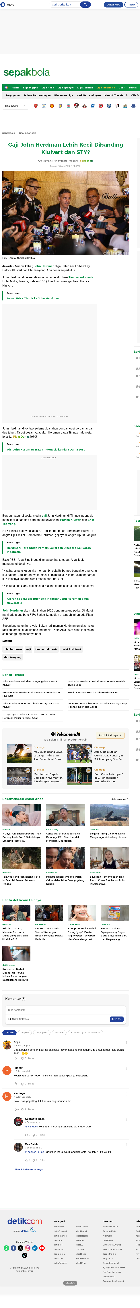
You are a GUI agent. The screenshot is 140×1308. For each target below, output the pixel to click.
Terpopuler (13, 95)
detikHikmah (82, 1258)
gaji (44, 515)
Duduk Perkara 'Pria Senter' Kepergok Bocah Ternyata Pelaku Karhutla (49, 934)
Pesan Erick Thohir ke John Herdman (33, 298)
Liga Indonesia (106, 87)
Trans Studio (109, 1254)
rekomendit (109, 1276)
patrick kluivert (71, 649)
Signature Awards (112, 1244)
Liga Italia (48, 87)
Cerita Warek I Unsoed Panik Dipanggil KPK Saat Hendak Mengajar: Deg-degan (63, 837)
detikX (79, 1244)
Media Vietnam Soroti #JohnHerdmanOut (93, 692)
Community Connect (113, 1281)
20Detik (80, 1249)
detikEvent (108, 1240)
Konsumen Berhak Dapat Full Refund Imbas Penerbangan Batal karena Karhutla (15, 974)
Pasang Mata (109, 1231)
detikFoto (81, 1254)
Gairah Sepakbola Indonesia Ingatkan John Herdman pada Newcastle (48, 600)
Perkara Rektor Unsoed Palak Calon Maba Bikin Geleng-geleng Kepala (65, 880)
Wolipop (80, 1240)
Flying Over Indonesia (114, 1267)
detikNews (59, 1226)
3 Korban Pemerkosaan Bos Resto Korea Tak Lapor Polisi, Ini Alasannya (108, 880)
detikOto (58, 1258)
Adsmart (107, 1236)
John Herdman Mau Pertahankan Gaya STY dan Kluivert (30, 705)
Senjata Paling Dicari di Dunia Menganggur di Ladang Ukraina (108, 835)
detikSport (59, 1249)
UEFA (122, 87)
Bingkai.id (108, 1258)
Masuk (131, 4)
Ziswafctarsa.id (111, 1263)
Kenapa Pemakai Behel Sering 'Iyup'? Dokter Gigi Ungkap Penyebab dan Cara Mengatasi (82, 934)
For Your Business (112, 1272)
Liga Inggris (30, 87)
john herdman (13, 649)
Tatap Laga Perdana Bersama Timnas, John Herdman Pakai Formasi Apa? (28, 716)
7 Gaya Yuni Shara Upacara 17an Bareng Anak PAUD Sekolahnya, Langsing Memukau (21, 837)
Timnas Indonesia (81, 277)
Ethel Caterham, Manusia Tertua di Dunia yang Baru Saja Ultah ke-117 (15, 934)
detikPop (81, 1263)
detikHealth (82, 1236)
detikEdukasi (60, 1231)
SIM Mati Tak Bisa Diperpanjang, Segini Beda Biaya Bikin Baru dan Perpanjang (114, 934)
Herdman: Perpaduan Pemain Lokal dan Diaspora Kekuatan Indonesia (49, 550)
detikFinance (60, 1236)
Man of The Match (116, 95)
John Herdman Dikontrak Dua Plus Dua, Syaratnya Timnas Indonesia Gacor (98, 705)
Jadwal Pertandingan (37, 95)
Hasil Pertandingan (89, 95)
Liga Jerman (85, 87)
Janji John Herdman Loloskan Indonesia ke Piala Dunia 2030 (96, 683)
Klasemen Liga (63, 95)
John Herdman (44, 266)
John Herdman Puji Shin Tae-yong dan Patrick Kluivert (29, 683)
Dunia (133, 87)
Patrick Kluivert (70, 520)
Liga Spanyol (66, 87)
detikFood (81, 1231)
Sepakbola (8, 132)
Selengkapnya (119, 799)
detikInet (58, 1240)
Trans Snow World (112, 1249)
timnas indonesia (46, 649)
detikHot (58, 1244)
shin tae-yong (12, 657)
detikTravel (82, 1226)
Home (16, 87)
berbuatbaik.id (110, 1226)
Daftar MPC (113, 4)
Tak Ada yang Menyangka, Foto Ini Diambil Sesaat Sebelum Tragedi (21, 880)
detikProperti (60, 1263)
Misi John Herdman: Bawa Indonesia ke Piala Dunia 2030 (46, 449)
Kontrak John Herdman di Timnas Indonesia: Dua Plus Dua (31, 694)
